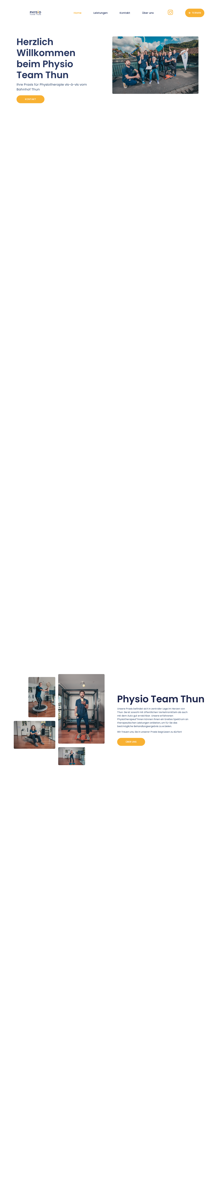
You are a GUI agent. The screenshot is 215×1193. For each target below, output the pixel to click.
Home (77, 13)
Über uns (148, 13)
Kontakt (125, 13)
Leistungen (100, 13)
